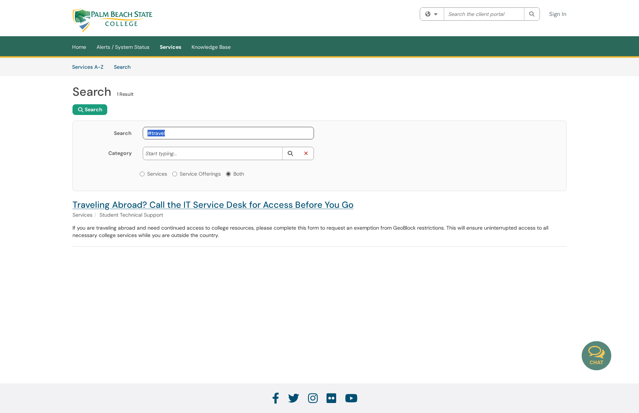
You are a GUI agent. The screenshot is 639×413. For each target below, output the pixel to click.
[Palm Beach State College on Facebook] (276, 398)
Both (238, 173)
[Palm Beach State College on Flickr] (332, 398)
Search (125, 66)
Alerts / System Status (123, 47)
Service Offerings (200, 173)
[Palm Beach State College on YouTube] (351, 398)
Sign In (558, 14)
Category (120, 153)
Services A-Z (88, 67)
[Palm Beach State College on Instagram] (313, 398)
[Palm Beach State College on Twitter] (294, 398)
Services (170, 47)
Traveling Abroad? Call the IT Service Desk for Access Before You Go (213, 204)
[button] (290, 153)
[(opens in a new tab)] (112, 20)
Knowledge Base (211, 47)
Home (79, 47)
